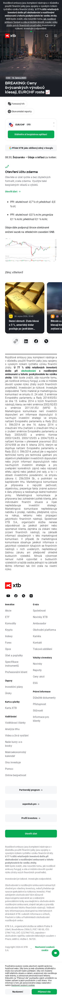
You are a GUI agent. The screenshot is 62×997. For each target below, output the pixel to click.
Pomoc (9, 768)
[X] (46, 341)
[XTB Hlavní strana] (9, 36)
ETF (7, 617)
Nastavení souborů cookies (23, 985)
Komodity (10, 623)
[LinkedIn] (26, 341)
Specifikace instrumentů (12, 663)
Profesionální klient (16, 672)
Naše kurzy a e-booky (13, 743)
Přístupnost (39, 704)
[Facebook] (36, 341)
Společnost (39, 610)
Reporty (37, 670)
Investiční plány (14, 686)
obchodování (28, 370)
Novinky (37, 663)
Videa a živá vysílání (16, 735)
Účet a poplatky (14, 655)
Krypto (9, 629)
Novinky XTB (40, 617)
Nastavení (17, 991)
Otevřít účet (31, 833)
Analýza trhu (12, 729)
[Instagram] (31, 596)
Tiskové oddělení (42, 649)
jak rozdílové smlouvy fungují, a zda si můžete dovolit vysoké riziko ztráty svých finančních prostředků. (31, 22)
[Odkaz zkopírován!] (16, 341)
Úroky (8, 693)
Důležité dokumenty (44, 697)
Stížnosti (38, 710)
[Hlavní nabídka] (55, 36)
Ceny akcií (39, 676)
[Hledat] (47, 36)
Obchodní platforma (44, 629)
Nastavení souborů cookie (45, 948)
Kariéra (37, 636)
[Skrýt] (31, 31)
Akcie (8, 610)
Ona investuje (13, 762)
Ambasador (39, 623)
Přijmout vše (44, 991)
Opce (8, 649)
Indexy (9, 636)
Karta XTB (11, 708)
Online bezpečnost (15, 775)
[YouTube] (8, 596)
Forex (8, 642)
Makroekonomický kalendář (15, 754)
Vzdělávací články (15, 722)
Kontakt (37, 642)
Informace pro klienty (41, 718)
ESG (35, 683)
